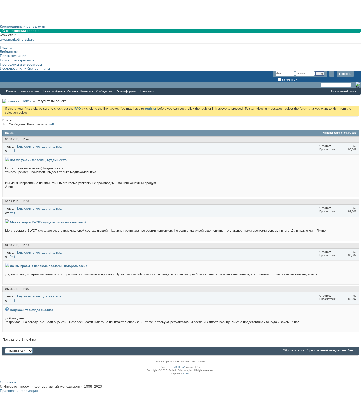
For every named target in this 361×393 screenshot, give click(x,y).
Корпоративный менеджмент (326, 350)
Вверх (352, 350)
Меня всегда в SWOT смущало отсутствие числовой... (50, 222)
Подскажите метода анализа (38, 146)
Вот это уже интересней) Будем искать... (40, 160)
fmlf (12, 150)
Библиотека (9, 52)
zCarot (186, 373)
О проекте (8, 382)
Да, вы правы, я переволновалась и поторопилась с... (50, 266)
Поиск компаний (13, 56)
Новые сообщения (53, 91)
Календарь (87, 91)
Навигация (147, 91)
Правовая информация (19, 391)
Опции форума (126, 91)
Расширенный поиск (343, 91)
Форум (10, 85)
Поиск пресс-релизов (17, 60)
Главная (6, 47)
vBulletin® (179, 367)
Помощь (345, 74)
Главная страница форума (22, 91)
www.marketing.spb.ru (17, 39)
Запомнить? (289, 79)
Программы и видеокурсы (21, 64)
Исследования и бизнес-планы (25, 68)
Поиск (26, 101)
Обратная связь (293, 350)
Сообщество (104, 91)
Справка (72, 91)
